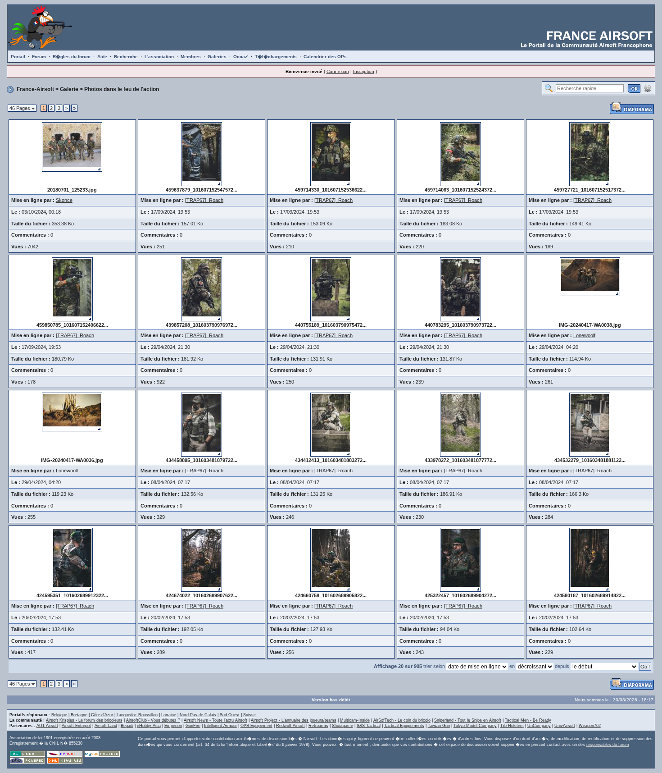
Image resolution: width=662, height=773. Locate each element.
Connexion (337, 71)
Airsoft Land (106, 725)
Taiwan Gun (439, 725)
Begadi (127, 725)
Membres (191, 56)
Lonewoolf (584, 335)
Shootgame (342, 725)
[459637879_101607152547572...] (201, 153)
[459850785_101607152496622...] (72, 289)
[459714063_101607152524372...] (460, 153)
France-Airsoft (35, 89)
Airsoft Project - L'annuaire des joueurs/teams (293, 720)
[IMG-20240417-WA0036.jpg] (72, 411)
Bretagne (79, 715)
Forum (39, 56)
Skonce (64, 200)
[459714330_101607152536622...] (331, 153)
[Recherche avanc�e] (647, 88)
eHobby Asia (149, 725)
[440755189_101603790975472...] (331, 289)
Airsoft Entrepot (76, 725)
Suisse (249, 715)
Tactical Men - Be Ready (528, 720)
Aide (102, 56)
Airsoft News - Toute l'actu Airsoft (215, 720)
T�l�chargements (276, 56)
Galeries (217, 56)
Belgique (59, 715)
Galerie (69, 89)
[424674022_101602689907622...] (201, 559)
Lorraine (168, 715)
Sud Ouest (230, 715)
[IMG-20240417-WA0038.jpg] (590, 276)
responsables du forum (607, 744)
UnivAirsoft (564, 725)
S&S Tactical (369, 725)
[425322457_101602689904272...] (460, 559)
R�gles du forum (72, 56)
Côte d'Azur (102, 715)
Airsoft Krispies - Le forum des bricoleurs (84, 720)
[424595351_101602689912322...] (72, 559)
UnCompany (539, 725)
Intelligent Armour (220, 725)
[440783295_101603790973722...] (460, 289)
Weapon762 (590, 725)
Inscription (363, 71)
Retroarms (318, 725)
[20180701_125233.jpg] (72, 146)
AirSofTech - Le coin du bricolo (402, 720)
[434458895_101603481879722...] (201, 424)
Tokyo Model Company (475, 725)
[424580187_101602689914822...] (589, 559)
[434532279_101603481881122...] (589, 424)
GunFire (193, 725)
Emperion (173, 725)
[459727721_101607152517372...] (589, 153)
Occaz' (240, 56)
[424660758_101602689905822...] (331, 559)
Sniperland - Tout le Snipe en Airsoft (467, 720)
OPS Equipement (256, 725)
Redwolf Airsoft (290, 725)
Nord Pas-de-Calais (198, 715)
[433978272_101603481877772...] (460, 424)
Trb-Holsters (512, 725)
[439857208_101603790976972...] (201, 289)
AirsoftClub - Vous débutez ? (153, 720)
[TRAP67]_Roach (204, 200)
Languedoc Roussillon (137, 715)
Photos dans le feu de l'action (121, 89)
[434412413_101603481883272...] (331, 424)
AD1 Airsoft (47, 725)
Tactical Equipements (404, 725)
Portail (18, 56)
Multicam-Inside (355, 720)
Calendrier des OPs (325, 56)
